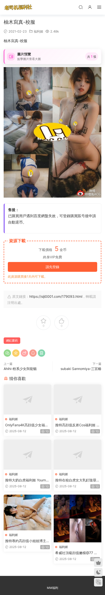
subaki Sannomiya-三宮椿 (81, 369)
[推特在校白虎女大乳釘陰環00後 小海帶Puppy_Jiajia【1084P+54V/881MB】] (77, 455)
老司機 (18, 7)
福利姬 (38, 31)
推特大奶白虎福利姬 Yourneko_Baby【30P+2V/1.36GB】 (27, 480)
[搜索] (80, 7)
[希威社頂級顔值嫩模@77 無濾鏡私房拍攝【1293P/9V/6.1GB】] (77, 518)
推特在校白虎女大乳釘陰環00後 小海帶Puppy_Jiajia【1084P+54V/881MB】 (77, 480)
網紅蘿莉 (12, 340)
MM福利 (52, 588)
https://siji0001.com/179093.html (55, 296)
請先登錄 (52, 267)
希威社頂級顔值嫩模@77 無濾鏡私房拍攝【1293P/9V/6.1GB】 (77, 553)
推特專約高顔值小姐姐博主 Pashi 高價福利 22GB (27, 541)
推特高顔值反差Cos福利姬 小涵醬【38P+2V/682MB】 (77, 425)
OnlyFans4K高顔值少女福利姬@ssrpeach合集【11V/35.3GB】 (27, 425)
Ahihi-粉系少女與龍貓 (20, 369)
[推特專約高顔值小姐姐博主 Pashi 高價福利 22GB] (27, 512)
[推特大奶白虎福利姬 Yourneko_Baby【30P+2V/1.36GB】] (27, 455)
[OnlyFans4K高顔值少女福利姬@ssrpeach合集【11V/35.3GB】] (27, 399)
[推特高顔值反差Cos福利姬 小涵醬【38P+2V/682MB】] (77, 399)
